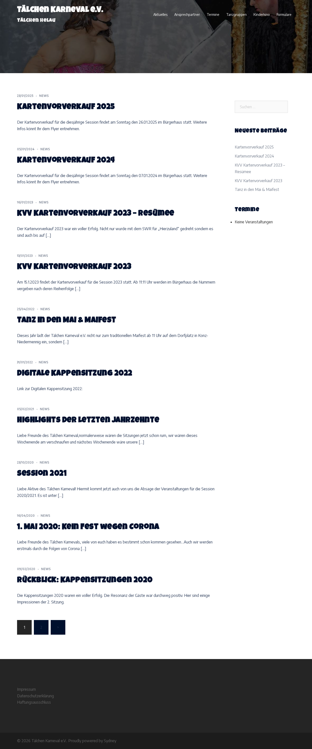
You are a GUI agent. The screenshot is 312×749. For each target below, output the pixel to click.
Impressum (26, 689)
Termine (213, 14)
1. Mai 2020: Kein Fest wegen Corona (88, 527)
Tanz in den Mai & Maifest (66, 321)
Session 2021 (42, 474)
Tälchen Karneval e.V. (60, 10)
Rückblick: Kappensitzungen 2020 (85, 581)
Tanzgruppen (236, 14)
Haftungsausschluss (34, 702)
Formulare (284, 14)
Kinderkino (262, 14)
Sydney (110, 740)
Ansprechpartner (187, 14)
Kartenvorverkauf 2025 (66, 107)
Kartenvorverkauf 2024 (66, 161)
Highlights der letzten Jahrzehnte (88, 421)
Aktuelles (160, 14)
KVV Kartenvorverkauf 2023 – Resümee (95, 214)
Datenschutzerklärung (35, 695)
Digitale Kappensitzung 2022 (74, 374)
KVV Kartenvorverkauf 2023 (74, 267)
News (44, 96)
